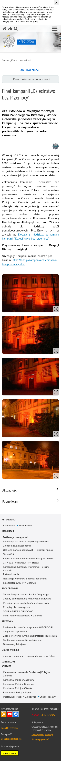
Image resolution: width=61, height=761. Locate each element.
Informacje (8, 531)
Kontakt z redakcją (9, 728)
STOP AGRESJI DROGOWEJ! (19, 611)
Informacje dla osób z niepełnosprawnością (26, 541)
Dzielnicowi (8, 661)
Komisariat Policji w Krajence (18, 684)
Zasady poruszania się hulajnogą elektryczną (27, 598)
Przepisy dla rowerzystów (16, 607)
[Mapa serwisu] (10, 28)
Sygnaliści (8, 554)
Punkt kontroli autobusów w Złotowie (22, 615)
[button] (54, 28)
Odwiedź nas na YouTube (10, 714)
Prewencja (8, 621)
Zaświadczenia (11, 574)
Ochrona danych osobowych (18, 550)
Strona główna (9, 60)
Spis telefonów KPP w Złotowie (19, 582)
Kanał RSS (3, 714)
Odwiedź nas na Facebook (16, 714)
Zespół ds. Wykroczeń (15, 631)
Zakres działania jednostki (17, 545)
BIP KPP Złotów (48, 714)
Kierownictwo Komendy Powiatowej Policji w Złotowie (26, 674)
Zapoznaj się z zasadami (42, 734)
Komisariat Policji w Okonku (18, 688)
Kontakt (6, 666)
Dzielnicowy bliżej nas (14, 644)
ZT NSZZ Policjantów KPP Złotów (21, 562)
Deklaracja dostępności (15, 537)
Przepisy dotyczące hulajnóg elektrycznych (26, 603)
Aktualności (26, 60)
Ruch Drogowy (10, 588)
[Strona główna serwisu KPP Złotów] (4, 28)
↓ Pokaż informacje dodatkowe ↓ (30, 79)
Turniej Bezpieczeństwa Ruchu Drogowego (26, 594)
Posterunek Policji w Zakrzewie (19, 696)
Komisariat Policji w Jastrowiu (18, 679)
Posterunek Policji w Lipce (17, 692)
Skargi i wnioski (45, 550)
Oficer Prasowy (47, 696)
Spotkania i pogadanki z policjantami (22, 640)
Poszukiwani (25, 525)
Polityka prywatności (41, 739)
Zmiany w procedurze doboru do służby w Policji (29, 656)
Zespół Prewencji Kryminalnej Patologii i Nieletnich (30, 635)
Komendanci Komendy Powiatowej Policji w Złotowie (26, 568)
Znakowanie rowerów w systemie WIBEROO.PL (28, 627)
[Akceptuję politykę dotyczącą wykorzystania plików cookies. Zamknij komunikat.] (56, 2)
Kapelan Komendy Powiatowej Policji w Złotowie (28, 558)
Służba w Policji (10, 650)
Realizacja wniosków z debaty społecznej (25, 578)
